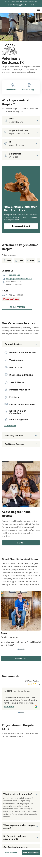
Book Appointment (31, 852)
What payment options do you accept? (19, 826)
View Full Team (21, 658)
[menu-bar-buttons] (38, 10)
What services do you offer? (17, 794)
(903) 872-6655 (11, 852)
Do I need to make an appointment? (14, 837)
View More (21, 543)
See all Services (10, 426)
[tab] (18, 649)
